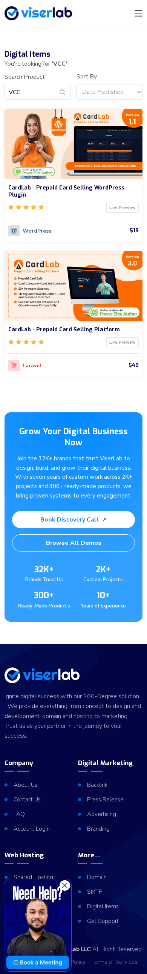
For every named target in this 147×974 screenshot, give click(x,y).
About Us (25, 785)
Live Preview (122, 207)
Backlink (97, 785)
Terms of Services (114, 962)
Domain (97, 877)
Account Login (32, 829)
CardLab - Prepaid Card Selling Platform (64, 329)
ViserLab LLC (73, 949)
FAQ (19, 814)
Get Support (103, 921)
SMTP (94, 892)
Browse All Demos (73, 543)
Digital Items (103, 906)
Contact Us (27, 799)
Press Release (105, 799)
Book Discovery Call (73, 520)
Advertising (101, 814)
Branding (98, 829)
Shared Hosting (33, 877)
